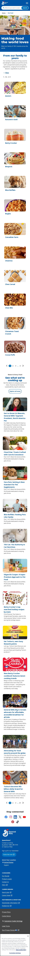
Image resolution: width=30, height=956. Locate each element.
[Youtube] (24, 817)
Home (4, 13)
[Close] (28, 936)
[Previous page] (7, 366)
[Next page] (23, 366)
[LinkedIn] (15, 817)
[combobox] (13, 8)
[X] (20, 817)
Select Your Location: (9, 860)
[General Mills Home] (4, 3)
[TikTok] (18, 822)
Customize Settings (15, 953)
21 (20, 803)
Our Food (10, 13)
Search (25, 8)
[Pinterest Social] (12, 822)
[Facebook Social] (6, 817)
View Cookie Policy (21, 949)
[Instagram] (11, 817)
